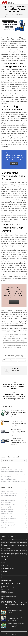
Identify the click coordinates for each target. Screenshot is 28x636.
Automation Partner (8, 568)
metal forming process (7, 360)
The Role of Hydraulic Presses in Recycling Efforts (12, 470)
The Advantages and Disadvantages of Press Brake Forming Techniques (18, 440)
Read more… (4, 556)
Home (4, 562)
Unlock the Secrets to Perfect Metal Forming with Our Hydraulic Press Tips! (13, 475)
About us (5, 565)
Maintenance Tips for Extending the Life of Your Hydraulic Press (12, 472)
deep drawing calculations (10, 359)
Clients (5, 571)
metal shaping (14, 360)
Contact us (14, 163)
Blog (4, 574)
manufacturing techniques (20, 359)
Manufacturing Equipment (8, 21)
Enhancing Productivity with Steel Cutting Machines (13, 481)
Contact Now (14, 302)
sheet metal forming (21, 360)
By (10, 357)
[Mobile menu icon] (25, 2)
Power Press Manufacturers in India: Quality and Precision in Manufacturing (18, 422)
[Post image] (5, 413)
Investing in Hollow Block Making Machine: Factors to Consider (18, 412)
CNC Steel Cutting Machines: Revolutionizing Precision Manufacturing (18, 431)
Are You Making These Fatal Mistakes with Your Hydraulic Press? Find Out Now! (12, 478)
